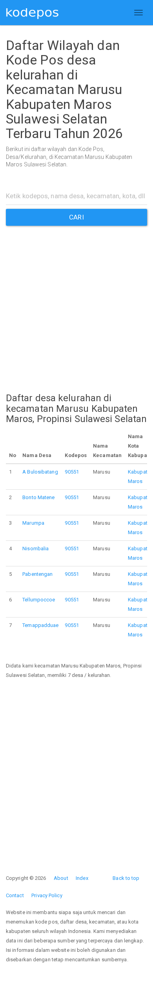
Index (82, 878)
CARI (76, 217)
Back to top (126, 878)
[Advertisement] (76, 302)
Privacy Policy (46, 895)
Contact (15, 895)
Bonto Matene (38, 497)
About (61, 878)
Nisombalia (35, 548)
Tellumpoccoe (38, 600)
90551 (72, 472)
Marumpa (33, 523)
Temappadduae (40, 625)
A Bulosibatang (40, 472)
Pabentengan (37, 574)
